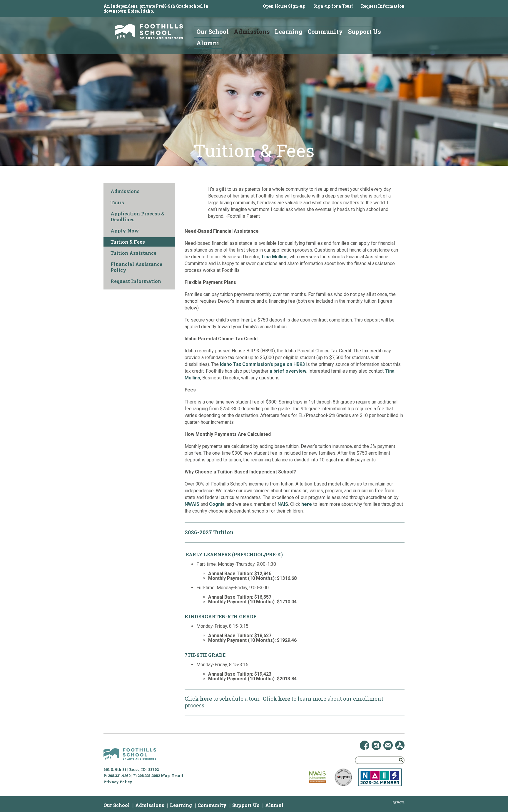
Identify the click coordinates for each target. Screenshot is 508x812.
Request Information (383, 6)
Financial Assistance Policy (136, 267)
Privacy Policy (117, 781)
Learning (181, 805)
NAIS (283, 504)
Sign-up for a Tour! (333, 6)
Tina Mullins (274, 256)
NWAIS (192, 504)
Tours (117, 202)
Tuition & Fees (128, 242)
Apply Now (125, 230)
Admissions (125, 191)
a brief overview (288, 371)
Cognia (217, 504)
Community (212, 805)
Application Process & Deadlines (137, 216)
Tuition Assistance (133, 253)
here (306, 504)
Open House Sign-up (284, 6)
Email (177, 775)
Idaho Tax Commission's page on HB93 (262, 364)
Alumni (274, 805)
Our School (116, 805)
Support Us (246, 805)
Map (165, 775)
